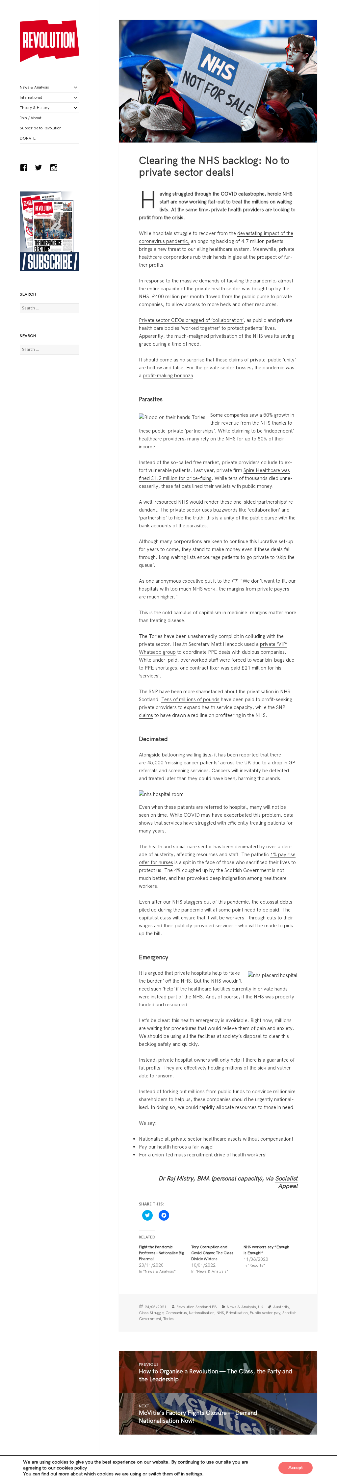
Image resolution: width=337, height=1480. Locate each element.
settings (194, 1474)
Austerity (281, 1306)
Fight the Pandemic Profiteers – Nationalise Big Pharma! (161, 1252)
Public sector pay (265, 1312)
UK (260, 1306)
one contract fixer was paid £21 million (223, 668)
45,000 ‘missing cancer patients (182, 762)
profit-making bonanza (168, 375)
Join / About (30, 117)
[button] (49, 41)
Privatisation (237, 1312)
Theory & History (34, 107)
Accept (295, 1468)
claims (146, 715)
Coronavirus (176, 1312)
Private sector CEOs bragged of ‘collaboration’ (191, 320)
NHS (220, 1312)
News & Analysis (34, 87)
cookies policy (72, 1468)
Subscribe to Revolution (41, 127)
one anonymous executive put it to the (191, 581)
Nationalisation (202, 1312)
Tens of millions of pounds (190, 699)
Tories (168, 1318)
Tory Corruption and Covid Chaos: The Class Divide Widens (212, 1252)
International (31, 97)
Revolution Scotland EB (196, 1306)
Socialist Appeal (286, 1182)
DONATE (28, 138)
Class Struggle (151, 1312)
